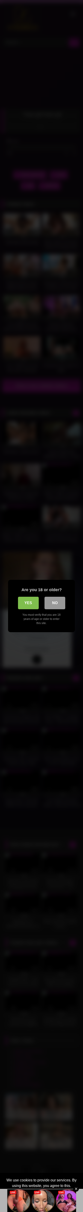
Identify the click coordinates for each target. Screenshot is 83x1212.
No (55, 603)
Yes (28, 603)
